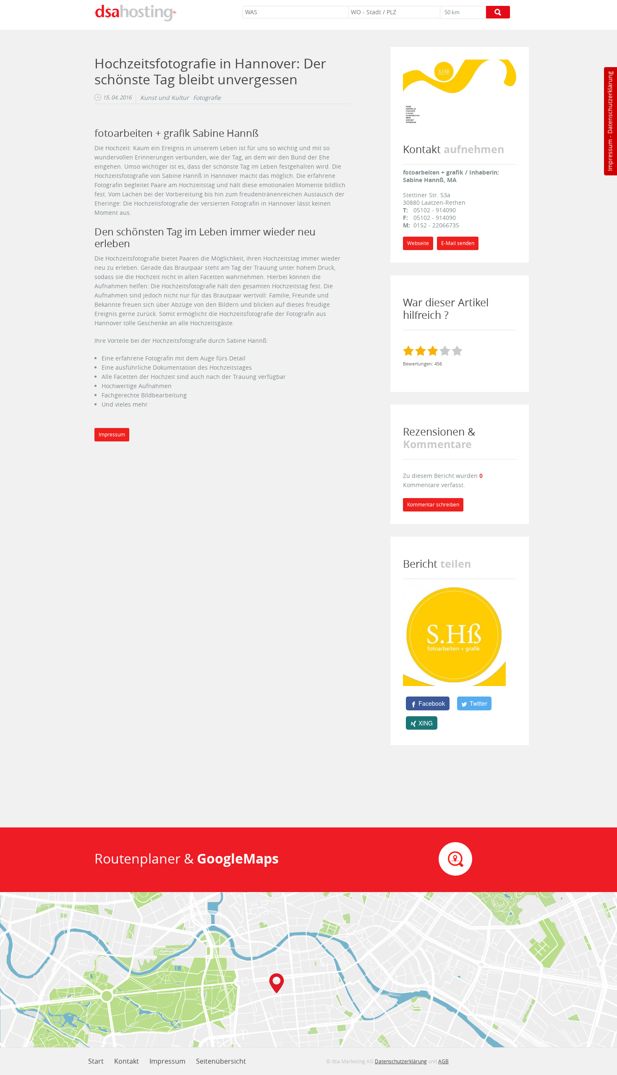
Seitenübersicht (221, 1061)
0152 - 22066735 (436, 225)
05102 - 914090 (434, 210)
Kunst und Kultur (164, 98)
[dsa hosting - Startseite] (135, 13)
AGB (443, 1061)
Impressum (610, 155)
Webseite (418, 243)
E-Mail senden (457, 243)
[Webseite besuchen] (459, 96)
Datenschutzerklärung (610, 102)
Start (96, 1061)
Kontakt (126, 1061)
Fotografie (207, 98)
